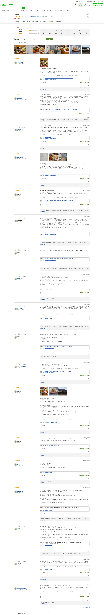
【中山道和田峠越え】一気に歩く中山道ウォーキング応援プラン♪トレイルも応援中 (58, 316)
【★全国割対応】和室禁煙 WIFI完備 (51, 422)
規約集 (43, 611)
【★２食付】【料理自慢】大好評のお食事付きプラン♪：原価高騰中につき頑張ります (59, 78)
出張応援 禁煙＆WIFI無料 (49, 348)
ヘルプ (73, 1)
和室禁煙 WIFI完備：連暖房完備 (50, 260)
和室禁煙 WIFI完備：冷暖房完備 (50, 79)
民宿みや (17, 14)
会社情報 (19, 611)
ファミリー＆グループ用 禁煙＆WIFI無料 (52, 445)
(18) (51, 21)
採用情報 (39, 611)
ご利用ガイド (78, 1)
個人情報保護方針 (25, 611)
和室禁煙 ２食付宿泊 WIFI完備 (50, 593)
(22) (35, 21)
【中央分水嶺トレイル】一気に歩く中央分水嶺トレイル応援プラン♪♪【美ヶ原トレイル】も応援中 (61, 109)
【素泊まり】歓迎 (48, 137)
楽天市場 (94, 1)
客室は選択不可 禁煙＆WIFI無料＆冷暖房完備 (53, 111)
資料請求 (47, 611)
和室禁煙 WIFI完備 (48, 289)
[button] (20, 49)
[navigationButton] (88, 49)
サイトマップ (83, 1)
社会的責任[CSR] (33, 611)
